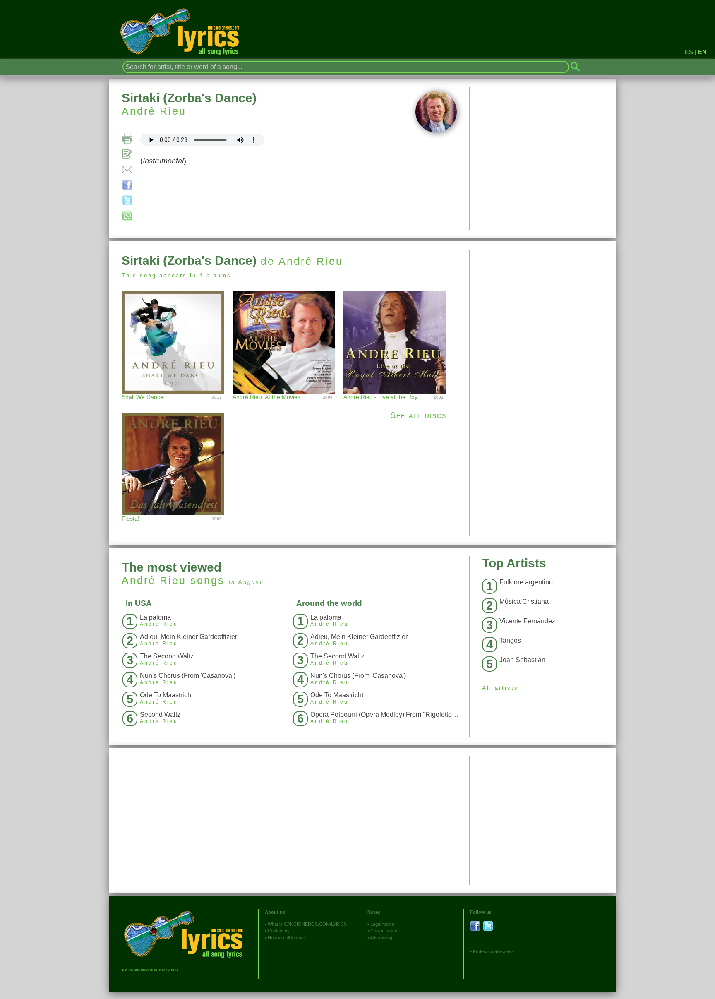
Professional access (493, 951)
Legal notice (382, 924)
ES (689, 51)
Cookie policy (383, 930)
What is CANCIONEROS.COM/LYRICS (307, 924)
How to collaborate (286, 937)
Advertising (381, 937)
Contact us (279, 930)
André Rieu (154, 111)
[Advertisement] (543, 307)
